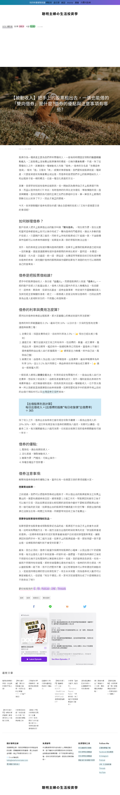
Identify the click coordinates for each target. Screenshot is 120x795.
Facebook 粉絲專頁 (106, 752)
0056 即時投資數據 (85, 756)
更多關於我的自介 (13, 764)
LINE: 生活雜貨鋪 (105, 764)
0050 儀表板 (7, 26)
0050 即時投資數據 (85, 752)
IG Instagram (103, 756)
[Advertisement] (60, 45)
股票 (28, 598)
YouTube (102, 772)
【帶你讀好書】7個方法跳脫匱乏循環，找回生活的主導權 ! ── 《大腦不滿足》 (20, 688)
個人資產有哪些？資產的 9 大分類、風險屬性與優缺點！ (99, 685)
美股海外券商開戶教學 (86, 760)
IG (34, 588)
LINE (53, 588)
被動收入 (36, 598)
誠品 (63, 2)
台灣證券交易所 (50, 391)
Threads (61, 588)
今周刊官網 (86, 2)
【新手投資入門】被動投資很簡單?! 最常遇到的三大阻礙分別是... (7, 715)
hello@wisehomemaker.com (17, 760)
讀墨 (77, 2)
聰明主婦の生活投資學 (60, 13)
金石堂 (57, 2)
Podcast (45, 588)
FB (38, 588)
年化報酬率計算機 (84, 748)
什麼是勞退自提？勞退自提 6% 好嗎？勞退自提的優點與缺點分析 (20, 715)
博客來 (49, 2)
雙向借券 (46, 598)
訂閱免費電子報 (105, 748)
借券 (21, 598)
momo (70, 2)
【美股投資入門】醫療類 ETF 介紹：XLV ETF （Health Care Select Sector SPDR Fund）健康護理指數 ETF (60, 691)
